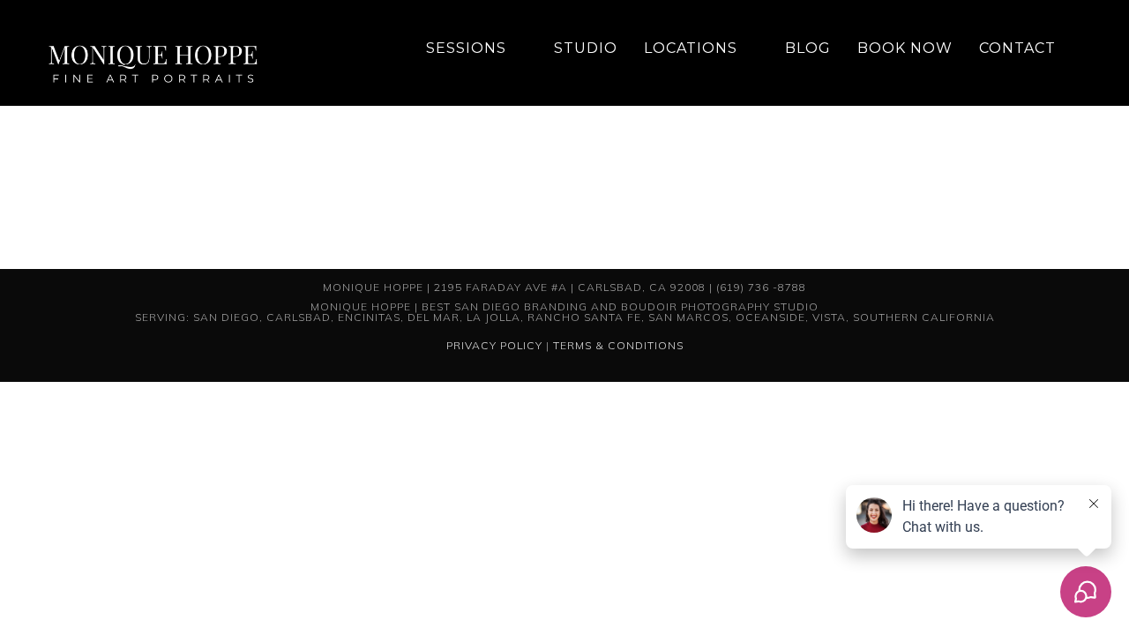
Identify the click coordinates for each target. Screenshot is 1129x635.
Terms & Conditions (618, 345)
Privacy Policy (494, 345)
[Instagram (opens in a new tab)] (1088, 48)
